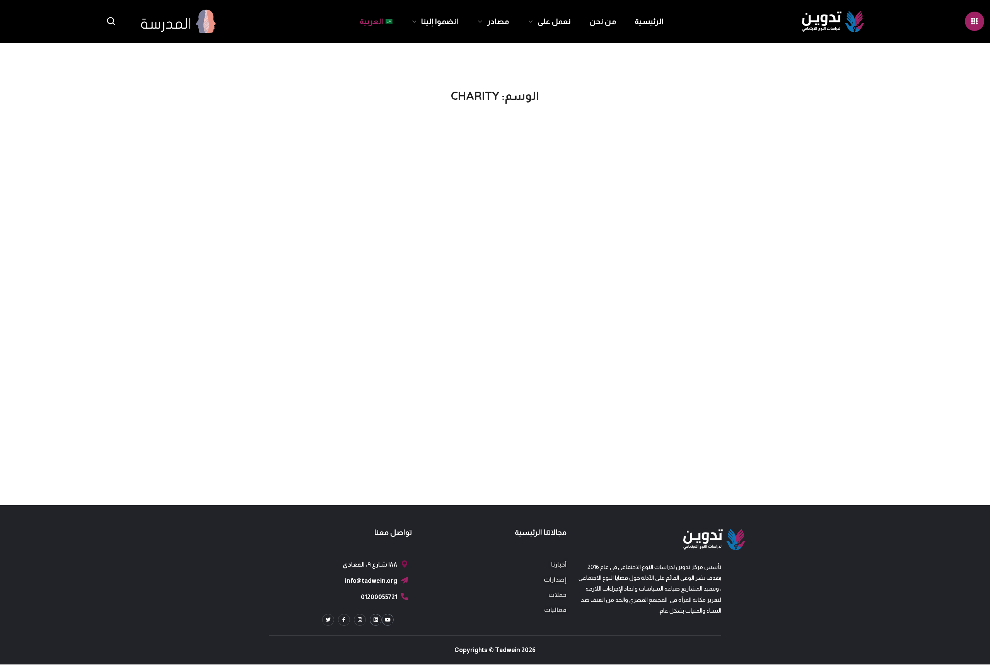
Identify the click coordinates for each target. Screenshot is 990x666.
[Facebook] (344, 620)
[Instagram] (360, 620)
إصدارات (555, 579)
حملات (557, 594)
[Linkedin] (376, 620)
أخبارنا (559, 564)
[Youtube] (388, 620)
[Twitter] (328, 620)
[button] (111, 21)
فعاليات (555, 609)
